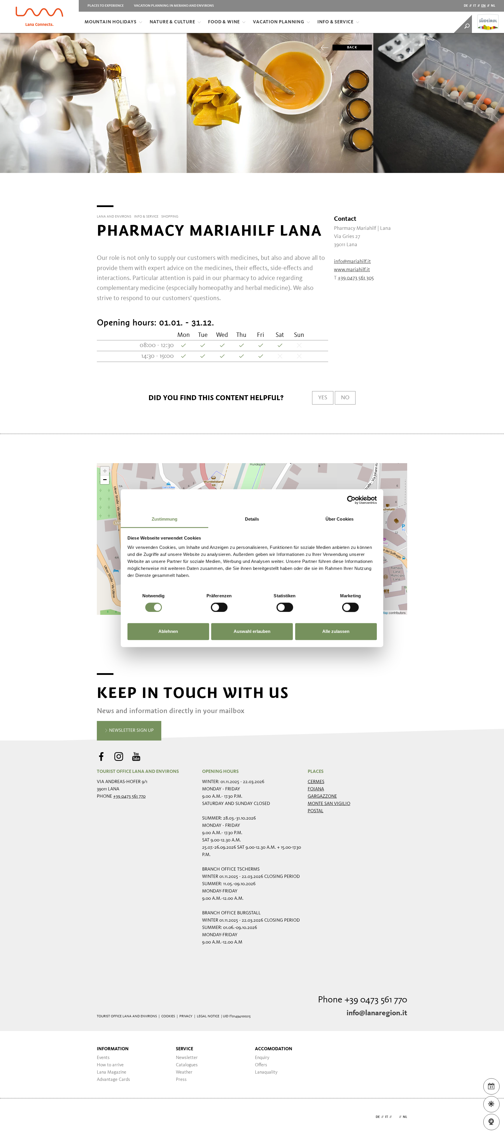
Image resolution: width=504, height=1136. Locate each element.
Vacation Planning (278, 22)
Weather (184, 1072)
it (474, 6)
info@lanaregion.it (376, 1013)
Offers (261, 1065)
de (466, 6)
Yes (322, 398)
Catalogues (187, 1065)
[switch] (219, 607)
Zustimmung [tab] (165, 519)
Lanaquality (266, 1072)
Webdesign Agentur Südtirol (104, 1117)
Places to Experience (106, 6)
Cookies (168, 1016)
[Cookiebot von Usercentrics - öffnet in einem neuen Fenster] (351, 500)
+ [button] (105, 471)
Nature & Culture (172, 22)
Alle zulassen (335, 631)
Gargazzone (322, 796)
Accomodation (273, 1049)
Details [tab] (252, 519)
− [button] (105, 479)
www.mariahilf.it (352, 269)
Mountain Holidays (110, 22)
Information (113, 1049)
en (483, 6)
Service (184, 1049)
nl (493, 6)
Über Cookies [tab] (340, 519)
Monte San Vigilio (329, 803)
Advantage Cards (113, 1079)
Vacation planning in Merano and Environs (174, 6)
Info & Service (335, 22)
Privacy (185, 1016)
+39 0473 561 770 (129, 796)
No (345, 398)
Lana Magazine (111, 1072)
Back (352, 47)
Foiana (316, 789)
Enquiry (262, 1058)
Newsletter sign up (131, 730)
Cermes (316, 782)
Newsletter (187, 1058)
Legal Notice (208, 1016)
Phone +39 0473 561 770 (362, 1000)
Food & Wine (224, 22)
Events (103, 1058)
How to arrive (110, 1065)
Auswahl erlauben (252, 631)
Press (181, 1079)
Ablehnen (168, 631)
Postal (315, 811)
